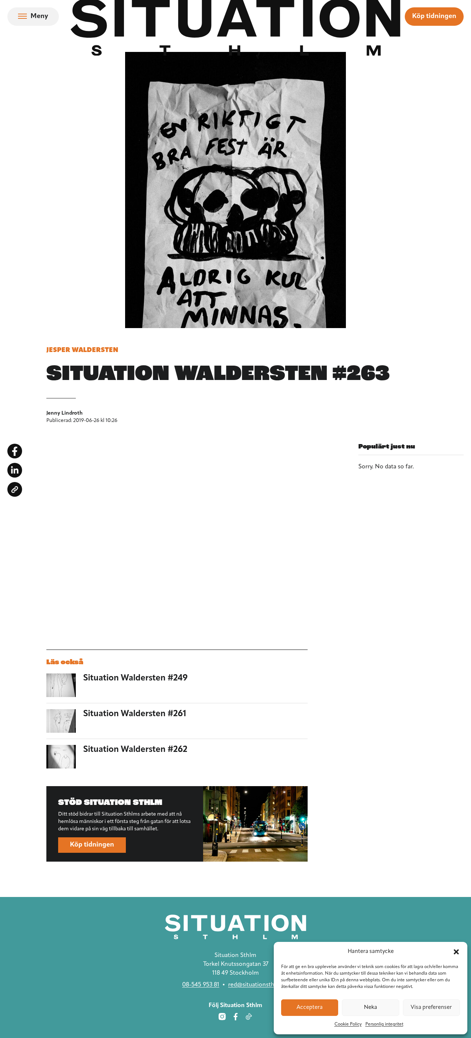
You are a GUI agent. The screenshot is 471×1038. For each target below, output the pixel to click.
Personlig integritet (384, 1024)
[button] (456, 952)
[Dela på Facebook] (14, 451)
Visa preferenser (431, 1007)
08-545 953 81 (200, 985)
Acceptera (310, 1007)
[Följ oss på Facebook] (235, 1016)
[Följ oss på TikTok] (248, 1016)
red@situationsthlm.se (258, 985)
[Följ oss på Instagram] (222, 1016)
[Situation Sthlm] (235, 927)
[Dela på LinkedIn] (14, 470)
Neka (370, 1007)
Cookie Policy (348, 1024)
